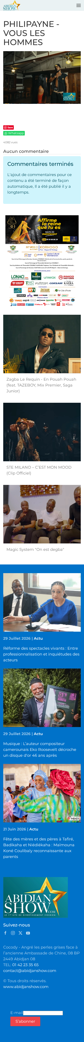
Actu (38, 638)
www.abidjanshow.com (25, 986)
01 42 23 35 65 (25, 964)
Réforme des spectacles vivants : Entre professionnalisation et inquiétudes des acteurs (41, 654)
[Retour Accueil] (11, 5)
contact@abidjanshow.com (29, 970)
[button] (78, 5)
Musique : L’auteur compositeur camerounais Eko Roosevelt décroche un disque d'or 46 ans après (39, 749)
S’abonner (25, 1021)
